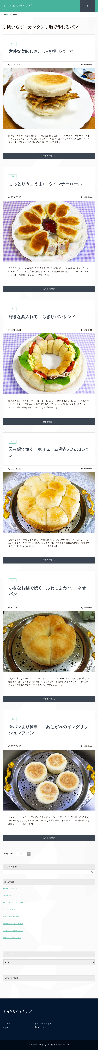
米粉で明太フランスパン (13, 924)
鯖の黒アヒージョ (10, 888)
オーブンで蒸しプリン (12, 938)
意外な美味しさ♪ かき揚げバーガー (43, 51)
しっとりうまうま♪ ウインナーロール (45, 184)
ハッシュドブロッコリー (13, 902)
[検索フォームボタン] (92, 872)
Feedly (41, 1028)
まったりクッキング (17, 6)
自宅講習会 (8, 895)
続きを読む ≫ (49, 156)
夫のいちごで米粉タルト (13, 931)
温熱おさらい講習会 (11, 916)
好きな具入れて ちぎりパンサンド (42, 316)
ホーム (7, 1028)
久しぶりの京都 (9, 909)
